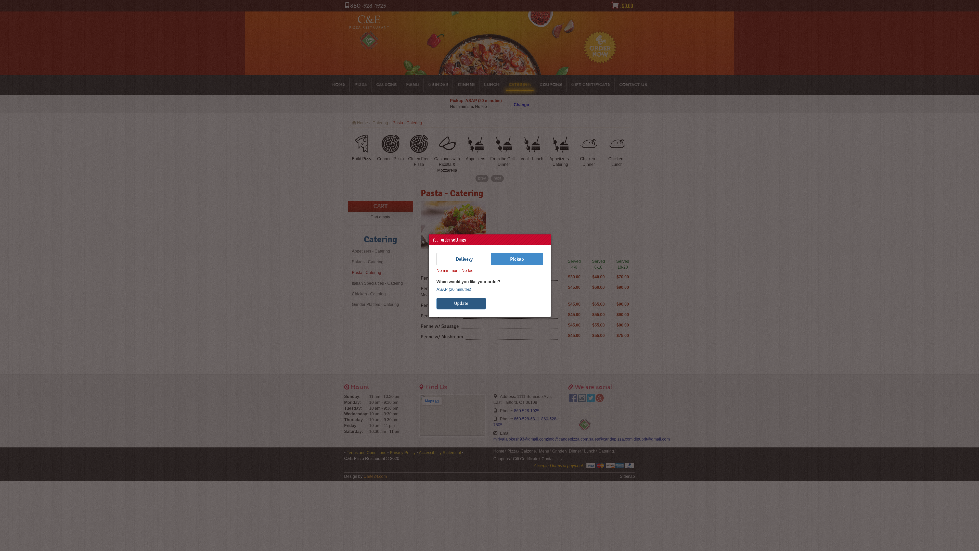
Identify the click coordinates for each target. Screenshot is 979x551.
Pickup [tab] (517, 259)
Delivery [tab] (464, 259)
